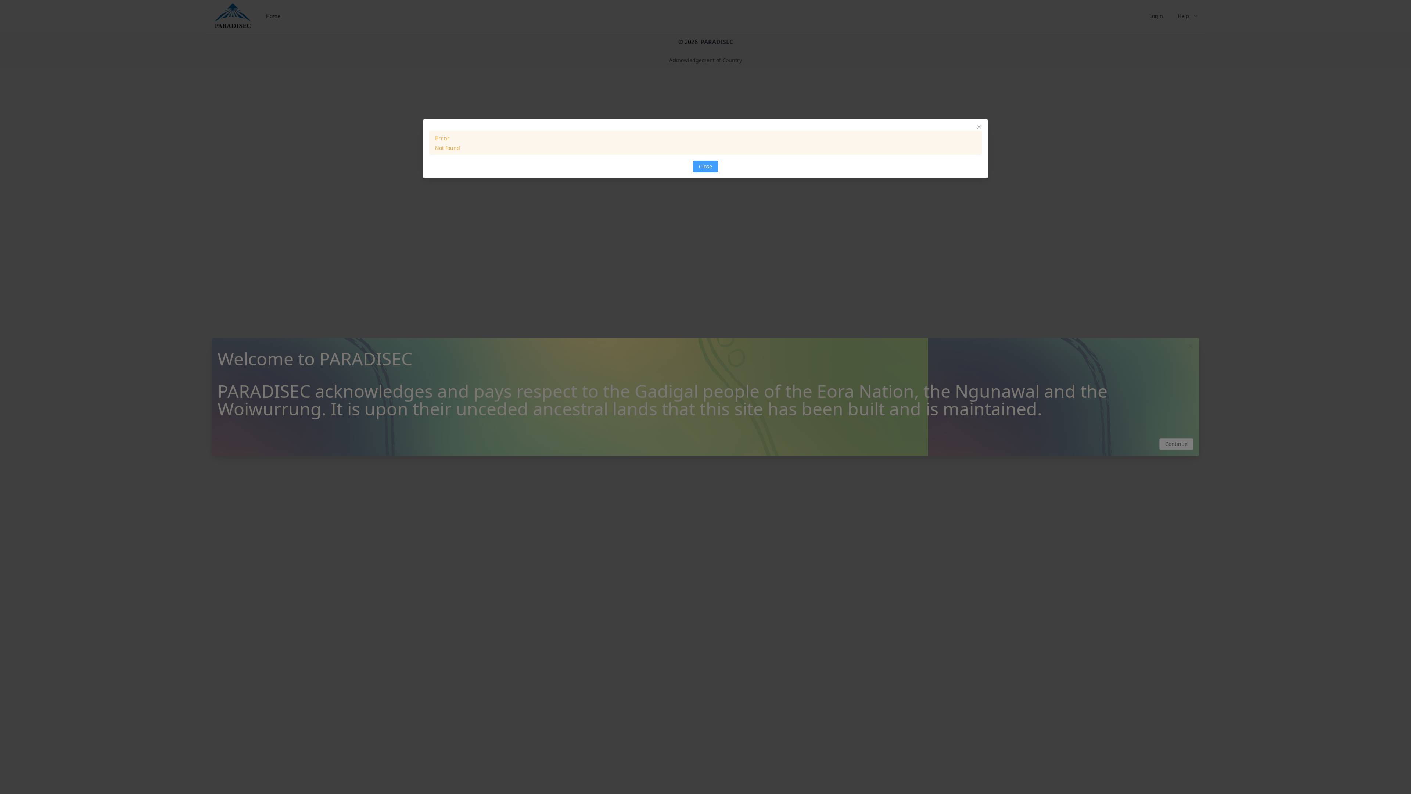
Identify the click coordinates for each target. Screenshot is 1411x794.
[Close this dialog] (979, 128)
